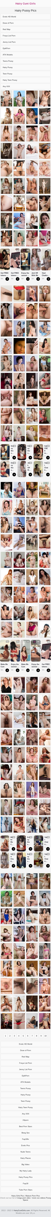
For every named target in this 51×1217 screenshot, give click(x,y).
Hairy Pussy (8, 67)
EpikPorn (6, 48)
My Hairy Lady (26, 1171)
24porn (26, 1120)
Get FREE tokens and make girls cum (5, 274)
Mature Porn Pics (33, 1196)
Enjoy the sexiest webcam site (25, 274)
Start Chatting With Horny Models (45, 274)
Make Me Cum (4, 665)
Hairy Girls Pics (17, 1196)
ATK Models (8, 55)
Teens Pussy (8, 61)
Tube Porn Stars (25, 1190)
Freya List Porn (9, 36)
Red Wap (6, 29)
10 (45, 1036)
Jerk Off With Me (35, 274)
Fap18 (25, 1183)
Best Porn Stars (25, 1126)
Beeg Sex (26, 1133)
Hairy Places (25, 1158)
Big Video (25, 1164)
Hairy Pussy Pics (25, 1177)
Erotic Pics (25, 1145)
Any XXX (6, 86)
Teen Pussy (7, 74)
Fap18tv (25, 1139)
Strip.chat (3, 279)
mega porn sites (23, 1198)
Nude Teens (25, 1152)
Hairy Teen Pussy (10, 80)
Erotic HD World (9, 17)
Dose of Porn (8, 23)
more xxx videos (39, 1198)
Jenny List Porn (9, 42)
